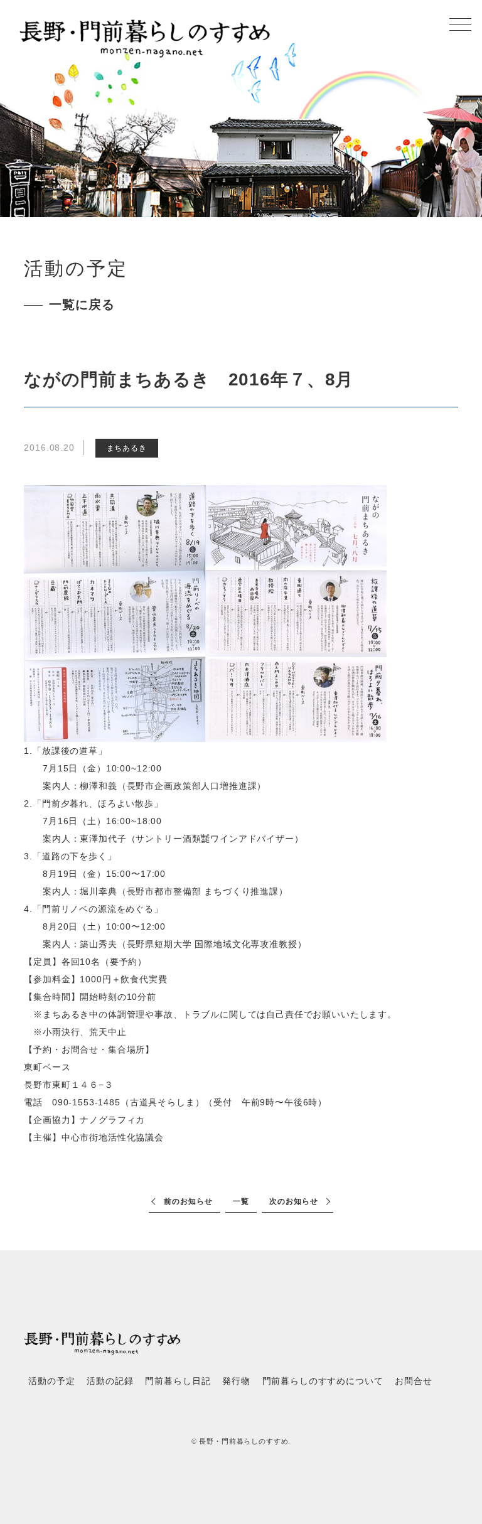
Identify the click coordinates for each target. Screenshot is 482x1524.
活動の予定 (51, 1381)
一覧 (241, 1201)
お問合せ (413, 1381)
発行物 (236, 1381)
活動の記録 (110, 1381)
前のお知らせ (188, 1201)
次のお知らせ (293, 1201)
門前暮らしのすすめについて (322, 1381)
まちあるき (127, 448)
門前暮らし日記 (177, 1381)
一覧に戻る (81, 304)
